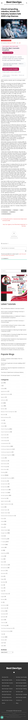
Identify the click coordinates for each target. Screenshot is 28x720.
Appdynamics (4, 391)
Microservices (4, 567)
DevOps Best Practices (6, 478)
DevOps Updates (5, 495)
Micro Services (4, 564)
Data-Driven (4, 469)
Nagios (2, 579)
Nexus (2, 588)
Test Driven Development (7, 628)
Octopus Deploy (4, 593)
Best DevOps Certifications (21, 697)
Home (3, 703)
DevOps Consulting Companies (21, 680)
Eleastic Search (4, 512)
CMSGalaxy (11, 712)
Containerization (5, 443)
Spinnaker (3, 616)
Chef (2, 420)
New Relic (3, 582)
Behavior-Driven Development (8, 411)
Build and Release (5, 417)
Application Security (5, 394)
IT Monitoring (4, 538)
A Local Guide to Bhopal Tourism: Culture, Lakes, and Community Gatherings (13, 326)
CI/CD (2, 423)
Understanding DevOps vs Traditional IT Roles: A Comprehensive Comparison (13, 316)
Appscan (3, 397)
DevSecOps (3, 498)
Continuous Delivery (5, 446)
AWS (2, 403)
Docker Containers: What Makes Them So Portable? (11, 359)
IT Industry (4, 212)
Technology (3, 625)
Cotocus (21, 716)
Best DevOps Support (21, 686)
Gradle (2, 536)
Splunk (2, 619)
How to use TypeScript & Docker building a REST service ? (13, 364)
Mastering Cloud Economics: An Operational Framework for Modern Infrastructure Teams (12, 348)
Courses (3, 458)
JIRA (2, 550)
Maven (2, 562)
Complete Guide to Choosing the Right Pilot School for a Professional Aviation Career (14, 335)
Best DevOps (14, 2)
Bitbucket (3, 414)
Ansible (2, 388)
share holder (4, 608)
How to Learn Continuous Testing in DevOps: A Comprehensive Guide (12, 312)
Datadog (3, 472)
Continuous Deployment (6, 449)
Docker (2, 507)
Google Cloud (4, 533)
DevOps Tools (4, 492)
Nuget (2, 590)
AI (1, 385)
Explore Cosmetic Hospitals (11, 69)
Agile (2, 382)
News (2, 585)
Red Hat (2, 599)
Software (3, 611)
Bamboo (3, 408)
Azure (2, 406)
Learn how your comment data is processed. (13, 254)
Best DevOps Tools (6, 691)
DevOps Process (4, 489)
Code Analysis (4, 440)
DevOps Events (4, 484)
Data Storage (4, 466)
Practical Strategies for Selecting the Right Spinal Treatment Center (13, 330)
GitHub (2, 521)
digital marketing (5, 501)
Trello (2, 634)
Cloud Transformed (5, 432)
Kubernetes (3, 553)
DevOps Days (4, 481)
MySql (2, 576)
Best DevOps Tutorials (21, 694)
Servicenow (3, 605)
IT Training (3, 541)
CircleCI (2, 426)
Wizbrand (21, 714)
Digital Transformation (6, 504)
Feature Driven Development (7, 515)
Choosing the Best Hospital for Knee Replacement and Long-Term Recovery (14, 339)
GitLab (2, 524)
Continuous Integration (6, 455)
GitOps (2, 527)
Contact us (19, 700)
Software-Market (6, 214)
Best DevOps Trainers (7, 688)
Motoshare (3, 573)
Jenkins (2, 547)
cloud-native (4, 434)
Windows (3, 640)
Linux (2, 559)
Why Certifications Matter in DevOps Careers (12, 308)
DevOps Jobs (19, 691)
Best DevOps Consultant (8, 700)
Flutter (2, 518)
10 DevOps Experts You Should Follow (10, 375)
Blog (17, 703)
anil (19, 43)
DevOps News (4, 486)
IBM (21, 210)
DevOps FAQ (5, 677)
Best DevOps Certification (8, 680)
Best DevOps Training (21, 688)
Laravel (2, 556)
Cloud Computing (6, 40)
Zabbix (2, 645)
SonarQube (3, 614)
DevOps (16, 210)
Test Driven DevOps (5, 631)
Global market (4, 530)
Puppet (2, 596)
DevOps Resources (7, 697)
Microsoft (3, 570)
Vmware (3, 637)
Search (23, 271)
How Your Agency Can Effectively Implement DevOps (14, 225)
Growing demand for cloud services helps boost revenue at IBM (14, 219)
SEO (2, 602)
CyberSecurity (4, 460)
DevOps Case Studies (21, 677)
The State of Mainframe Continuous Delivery (12, 372)
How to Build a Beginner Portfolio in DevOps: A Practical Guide (12, 321)
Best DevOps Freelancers (21, 683)
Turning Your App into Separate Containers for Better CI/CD (13, 368)
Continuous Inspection (6, 452)
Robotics (13, 212)
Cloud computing (6, 210)
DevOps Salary (5, 686)
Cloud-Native (4, 437)
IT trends (3, 544)
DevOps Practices (6, 694)
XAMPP (2, 642)
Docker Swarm (4, 510)
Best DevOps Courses (7, 683)
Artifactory (3, 400)
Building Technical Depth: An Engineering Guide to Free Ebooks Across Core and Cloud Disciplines (13, 344)
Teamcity (3, 622)
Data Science (4, 463)
